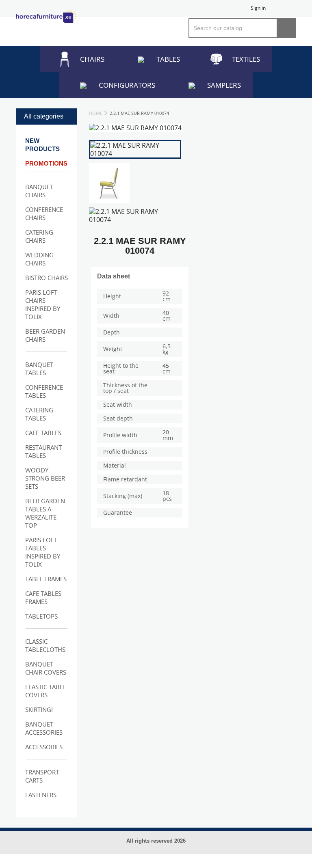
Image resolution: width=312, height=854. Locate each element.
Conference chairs (44, 213)
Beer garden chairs (45, 335)
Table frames (46, 579)
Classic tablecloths (45, 645)
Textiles (246, 59)
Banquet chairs (39, 191)
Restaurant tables (43, 451)
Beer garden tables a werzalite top (45, 513)
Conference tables (44, 391)
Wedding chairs (39, 259)
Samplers (224, 85)
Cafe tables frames (43, 597)
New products (42, 144)
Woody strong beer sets (45, 478)
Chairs (92, 59)
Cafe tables (43, 433)
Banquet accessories (44, 728)
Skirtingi (39, 709)
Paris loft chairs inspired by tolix (42, 304)
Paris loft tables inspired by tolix (42, 552)
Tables (168, 59)
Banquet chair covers (45, 668)
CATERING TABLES (39, 414)
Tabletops (41, 616)
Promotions (46, 163)
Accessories (44, 747)
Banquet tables (39, 368)
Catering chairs (39, 236)
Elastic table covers (45, 691)
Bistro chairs (46, 278)
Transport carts (42, 776)
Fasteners (40, 795)
